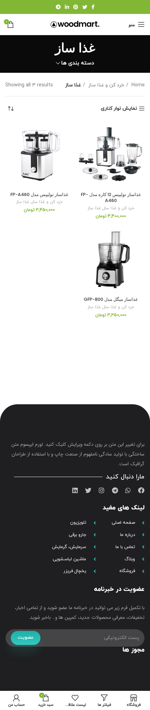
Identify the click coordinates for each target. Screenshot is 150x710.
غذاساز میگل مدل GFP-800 (111, 299)
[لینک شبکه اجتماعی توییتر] (84, 6)
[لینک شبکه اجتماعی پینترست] (75, 6)
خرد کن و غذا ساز (105, 85)
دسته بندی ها (77, 63)
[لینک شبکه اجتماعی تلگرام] (58, 6)
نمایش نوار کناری (119, 109)
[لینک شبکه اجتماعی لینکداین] (67, 6)
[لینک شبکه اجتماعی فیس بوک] (93, 6)
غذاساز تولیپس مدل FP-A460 (39, 194)
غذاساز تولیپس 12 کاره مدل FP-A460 (111, 198)
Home (137, 85)
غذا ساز (94, 208)
